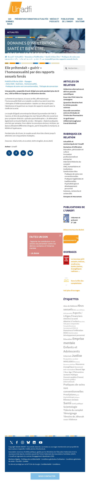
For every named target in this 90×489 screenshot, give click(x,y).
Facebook (16, 442)
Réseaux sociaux (70, 399)
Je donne (35, 253)
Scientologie (70, 406)
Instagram (22, 442)
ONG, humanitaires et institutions (71, 167)
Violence (73, 419)
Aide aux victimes (79, 310)
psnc (77, 395)
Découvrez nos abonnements (70, 239)
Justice (77, 355)
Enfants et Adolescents (71, 349)
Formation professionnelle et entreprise (70, 156)
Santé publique (77, 403)
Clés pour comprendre (71, 324)
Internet (67, 356)
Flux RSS (19, 461)
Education (67, 339)
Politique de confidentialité (30, 459)
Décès (65, 333)
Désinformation (73, 333)
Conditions (56, 464)
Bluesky (28, 442)
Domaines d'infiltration (72, 147)
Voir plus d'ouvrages (71, 290)
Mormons (77, 362)
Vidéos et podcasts (54, 20)
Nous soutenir (80, 20)
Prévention (20, 19)
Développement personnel (74, 335)
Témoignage (70, 413)
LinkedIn (34, 442)
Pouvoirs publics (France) (73, 377)
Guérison (19, 84)
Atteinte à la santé (70, 319)
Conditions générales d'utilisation (53, 459)
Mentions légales (14, 459)
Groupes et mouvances (72, 196)
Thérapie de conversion (48, 86)
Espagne (28, 81)
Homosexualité (30, 84)
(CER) (52, 456)
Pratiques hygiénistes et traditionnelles (74, 180)
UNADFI (66, 420)
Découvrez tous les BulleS (73, 229)
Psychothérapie (68, 397)
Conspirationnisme (69, 326)
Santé (67, 403)
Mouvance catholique (69, 364)
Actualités (42, 19)
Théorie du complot (73, 410)
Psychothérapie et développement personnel (72, 186)
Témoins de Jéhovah (73, 416)
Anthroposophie (67, 313)
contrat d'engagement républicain (38, 456)
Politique (74, 374)
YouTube (40, 442)
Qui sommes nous (10, 21)
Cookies (25, 461)
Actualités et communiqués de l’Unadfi (73, 142)
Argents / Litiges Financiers (72, 314)
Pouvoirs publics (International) (69, 380)
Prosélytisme (69, 394)
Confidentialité (46, 464)
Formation (31, 19)
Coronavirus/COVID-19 (70, 328)
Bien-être (82, 321)
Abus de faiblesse (70, 306)
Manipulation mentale (70, 359)
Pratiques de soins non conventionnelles (22, 86)
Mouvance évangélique (73, 365)
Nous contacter (46, 476)
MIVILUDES (68, 361)
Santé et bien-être (70, 171)
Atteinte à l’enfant (71, 321)
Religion (77, 397)
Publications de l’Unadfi (67, 20)
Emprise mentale (73, 341)
